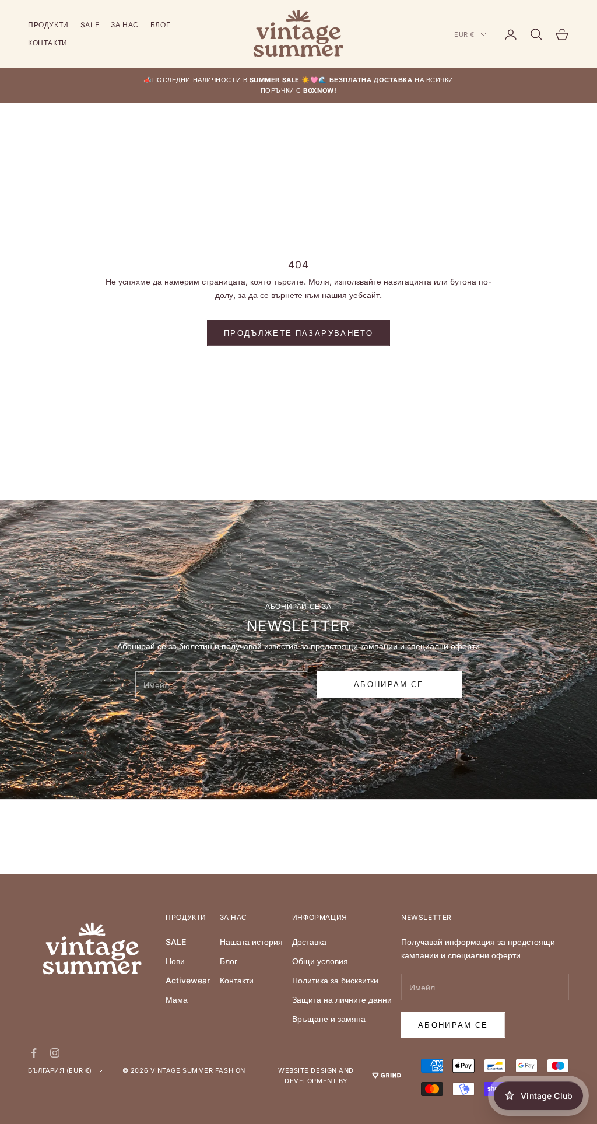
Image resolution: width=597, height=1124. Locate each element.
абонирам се (389, 684)
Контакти (48, 42)
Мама (177, 999)
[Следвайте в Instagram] (55, 1053)
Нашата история (251, 942)
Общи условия (320, 961)
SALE (89, 24)
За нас (125, 24)
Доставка (309, 942)
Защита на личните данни (342, 999)
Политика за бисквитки (335, 980)
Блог (160, 24)
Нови (175, 961)
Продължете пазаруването (298, 333)
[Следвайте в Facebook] (34, 1053)
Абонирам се (453, 1025)
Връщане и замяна (329, 1019)
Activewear (188, 980)
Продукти (48, 24)
